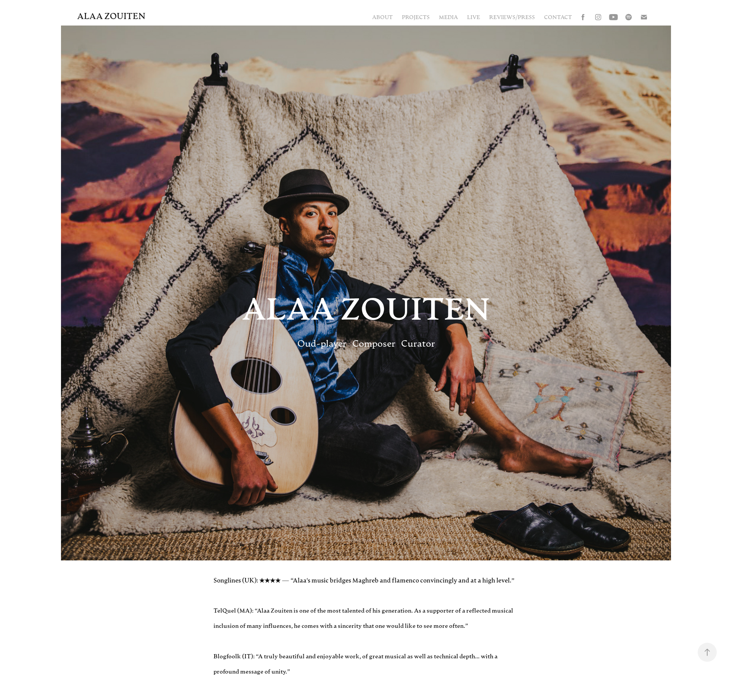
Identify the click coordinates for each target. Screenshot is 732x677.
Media (448, 17)
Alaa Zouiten (111, 15)
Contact (558, 17)
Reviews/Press (512, 17)
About (382, 17)
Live (473, 17)
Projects (416, 17)
